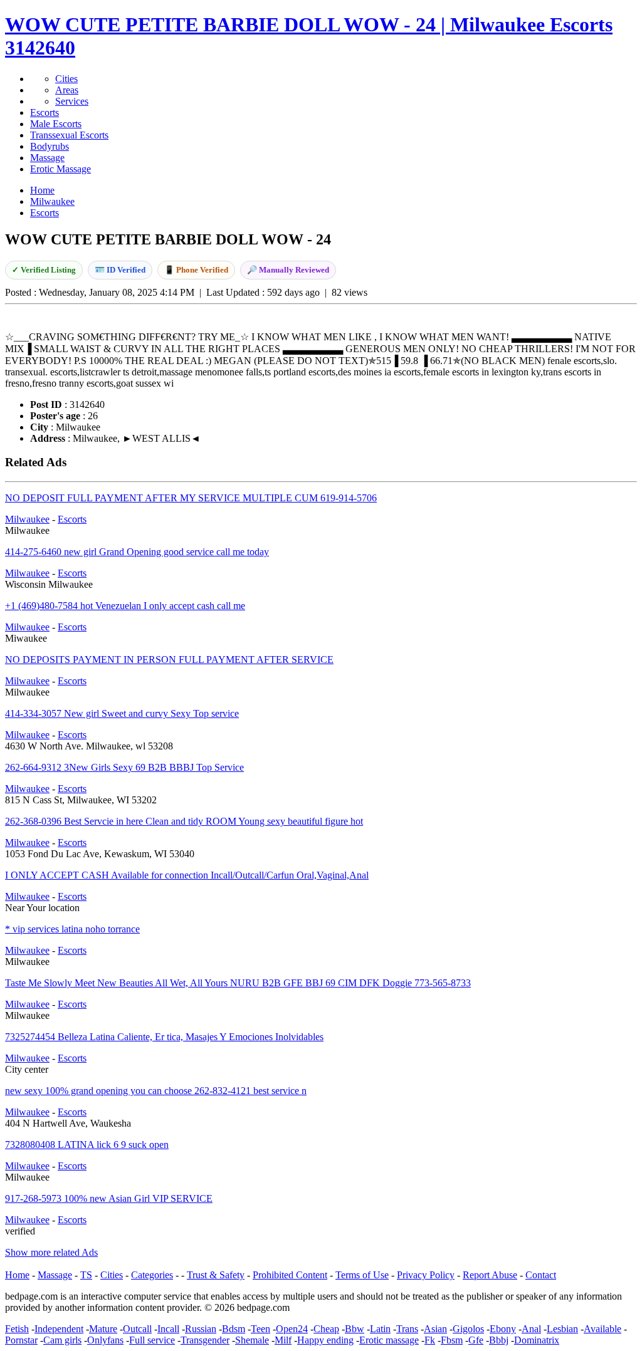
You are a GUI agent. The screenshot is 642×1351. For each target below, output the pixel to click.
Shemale (252, 1340)
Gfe (475, 1340)
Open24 (292, 1328)
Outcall (137, 1328)
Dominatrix (536, 1340)
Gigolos (468, 1328)
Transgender (205, 1340)
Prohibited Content (290, 1275)
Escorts (44, 112)
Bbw (354, 1328)
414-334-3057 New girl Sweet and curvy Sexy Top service (122, 713)
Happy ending (325, 1340)
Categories (152, 1275)
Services (71, 101)
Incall (168, 1328)
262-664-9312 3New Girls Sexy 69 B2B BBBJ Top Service (124, 767)
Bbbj (498, 1340)
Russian (200, 1328)
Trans (407, 1328)
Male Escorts (56, 123)
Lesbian (562, 1328)
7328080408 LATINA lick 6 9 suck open (87, 1144)
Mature (103, 1328)
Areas (66, 90)
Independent (58, 1328)
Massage (47, 157)
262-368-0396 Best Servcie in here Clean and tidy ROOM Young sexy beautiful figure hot (184, 821)
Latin (380, 1328)
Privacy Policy (426, 1275)
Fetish (17, 1328)
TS (86, 1275)
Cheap (326, 1328)
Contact (540, 1275)
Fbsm (452, 1340)
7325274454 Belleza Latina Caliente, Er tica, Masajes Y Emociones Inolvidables (164, 1036)
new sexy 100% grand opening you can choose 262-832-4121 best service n (156, 1090)
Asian (435, 1328)
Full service (152, 1340)
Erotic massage (389, 1340)
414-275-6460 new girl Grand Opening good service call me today (137, 551)
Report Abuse (490, 1275)
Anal (531, 1328)
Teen (260, 1328)
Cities (66, 78)
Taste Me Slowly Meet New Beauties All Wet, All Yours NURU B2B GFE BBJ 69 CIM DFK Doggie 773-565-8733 (238, 983)
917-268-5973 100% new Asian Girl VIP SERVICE (109, 1198)
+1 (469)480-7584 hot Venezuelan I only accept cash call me (125, 605)
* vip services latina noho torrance (72, 929)
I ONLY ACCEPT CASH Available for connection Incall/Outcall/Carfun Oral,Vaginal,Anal (187, 875)
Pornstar (21, 1340)
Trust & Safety (216, 1275)
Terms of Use (362, 1275)
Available (602, 1328)
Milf (283, 1340)
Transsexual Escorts (69, 135)
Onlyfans (105, 1340)
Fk (429, 1340)
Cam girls (62, 1340)
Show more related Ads (51, 1252)
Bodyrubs (49, 146)
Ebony (503, 1328)
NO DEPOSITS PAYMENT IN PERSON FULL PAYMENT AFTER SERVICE (169, 659)
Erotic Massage (60, 169)
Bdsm (233, 1328)
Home (17, 1275)
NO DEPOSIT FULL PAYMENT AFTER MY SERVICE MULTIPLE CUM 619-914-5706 (191, 498)
